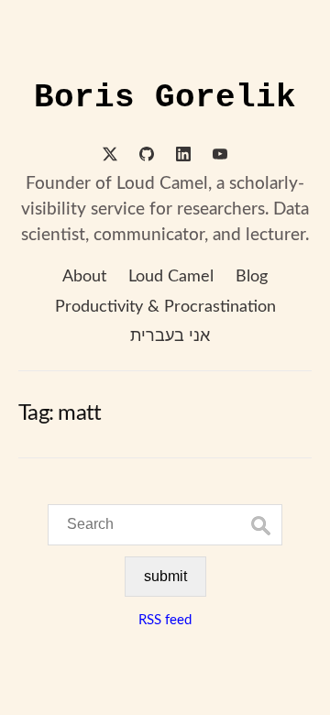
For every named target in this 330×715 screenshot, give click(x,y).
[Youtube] (220, 156)
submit (165, 576)
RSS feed (165, 620)
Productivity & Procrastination (165, 307)
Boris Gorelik (165, 97)
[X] (110, 156)
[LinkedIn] (183, 156)
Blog (252, 277)
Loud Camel (171, 277)
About (84, 277)
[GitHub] (146, 156)
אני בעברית (170, 336)
